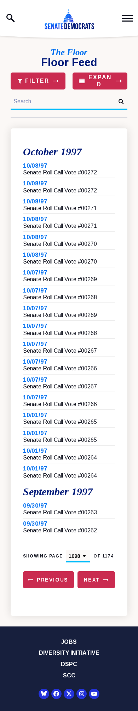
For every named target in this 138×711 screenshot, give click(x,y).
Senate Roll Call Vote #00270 (60, 244)
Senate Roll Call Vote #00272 (60, 172)
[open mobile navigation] (127, 18)
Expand (98, 80)
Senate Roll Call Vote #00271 (60, 208)
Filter (36, 81)
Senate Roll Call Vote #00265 (60, 422)
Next (92, 580)
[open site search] (10, 18)
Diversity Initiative (69, 653)
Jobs (69, 642)
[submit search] (121, 101)
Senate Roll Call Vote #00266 (60, 368)
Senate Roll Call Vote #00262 (60, 530)
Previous (53, 580)
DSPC (69, 664)
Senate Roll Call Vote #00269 (60, 279)
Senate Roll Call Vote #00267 (60, 351)
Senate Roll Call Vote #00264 (60, 458)
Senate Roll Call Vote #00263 (60, 512)
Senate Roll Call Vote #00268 (60, 297)
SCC (69, 675)
